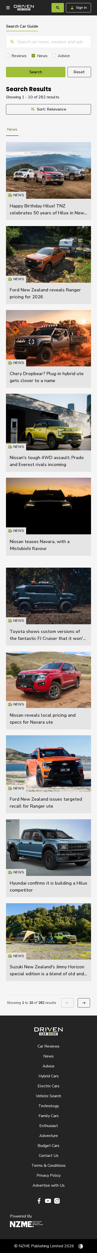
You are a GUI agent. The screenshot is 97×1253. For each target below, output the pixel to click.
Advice (64, 56)
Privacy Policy (49, 1175)
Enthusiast (48, 1126)
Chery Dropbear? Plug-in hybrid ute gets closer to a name (48, 349)
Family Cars (49, 1116)
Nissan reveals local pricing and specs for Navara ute (48, 691)
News (42, 56)
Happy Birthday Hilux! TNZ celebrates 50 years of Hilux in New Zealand (47, 213)
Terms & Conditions (48, 1165)
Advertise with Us (49, 1185)
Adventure (48, 1135)
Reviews (19, 56)
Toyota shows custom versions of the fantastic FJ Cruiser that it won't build (47, 638)
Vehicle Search (48, 1096)
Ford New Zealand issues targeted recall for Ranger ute (48, 774)
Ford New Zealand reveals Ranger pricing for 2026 (48, 265)
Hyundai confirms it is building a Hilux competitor (48, 858)
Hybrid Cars (49, 1076)
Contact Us (48, 1155)
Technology (48, 1106)
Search (35, 72)
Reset (79, 72)
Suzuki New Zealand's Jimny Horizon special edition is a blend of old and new (47, 974)
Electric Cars (48, 1086)
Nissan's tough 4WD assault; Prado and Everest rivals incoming (48, 433)
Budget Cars (48, 1145)
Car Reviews (48, 1046)
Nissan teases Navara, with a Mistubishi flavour (48, 517)
